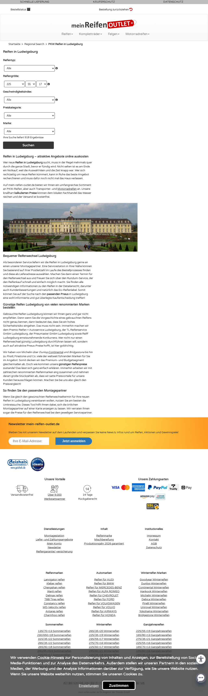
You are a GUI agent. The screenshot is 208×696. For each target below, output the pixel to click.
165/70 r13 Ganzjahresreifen (154, 647)
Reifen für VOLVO (104, 607)
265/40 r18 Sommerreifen (54, 647)
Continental (56, 352)
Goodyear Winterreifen (154, 579)
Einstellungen (89, 685)
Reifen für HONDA (104, 615)
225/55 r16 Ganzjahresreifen (154, 643)
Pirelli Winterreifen (153, 603)
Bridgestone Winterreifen (153, 615)
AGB (154, 543)
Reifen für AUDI (104, 579)
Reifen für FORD (104, 599)
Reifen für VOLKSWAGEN (104, 603)
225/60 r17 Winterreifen (104, 647)
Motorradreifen (136, 34)
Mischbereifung (104, 539)
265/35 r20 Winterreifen (104, 631)
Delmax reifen (54, 595)
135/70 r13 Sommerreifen (54, 631)
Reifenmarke (104, 535)
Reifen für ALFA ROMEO (104, 591)
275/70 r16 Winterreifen (104, 643)
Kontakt (154, 539)
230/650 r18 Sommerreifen (54, 635)
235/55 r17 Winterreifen (104, 639)
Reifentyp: (9, 60)
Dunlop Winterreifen (153, 583)
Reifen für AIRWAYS (104, 611)
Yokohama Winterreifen (153, 611)
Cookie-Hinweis (50, 657)
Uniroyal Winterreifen (154, 607)
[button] (201, 659)
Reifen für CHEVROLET (104, 595)
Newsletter (54, 547)
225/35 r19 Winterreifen (104, 635)
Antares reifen (54, 611)
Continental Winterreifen (154, 587)
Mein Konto (54, 543)
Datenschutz (154, 547)
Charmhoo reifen (54, 615)
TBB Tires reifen (54, 599)
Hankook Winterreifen (153, 591)
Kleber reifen (54, 583)
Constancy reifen (54, 603)
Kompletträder (89, 34)
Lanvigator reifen (54, 579)
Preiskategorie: (12, 107)
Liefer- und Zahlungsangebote (54, 539)
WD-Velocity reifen (54, 607)
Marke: (7, 123)
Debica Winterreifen (154, 599)
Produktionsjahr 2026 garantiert (104, 543)
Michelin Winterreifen (154, 595)
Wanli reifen (54, 591)
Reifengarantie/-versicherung (54, 551)
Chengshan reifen (54, 587)
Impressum (154, 535)
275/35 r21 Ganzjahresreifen (154, 639)
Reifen (66, 34)
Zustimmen (119, 685)
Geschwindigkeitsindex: (17, 91)
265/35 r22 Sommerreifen (54, 643)
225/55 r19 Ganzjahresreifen (154, 631)
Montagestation (54, 535)
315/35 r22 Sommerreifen (54, 639)
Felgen (112, 34)
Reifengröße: (11, 76)
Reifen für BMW (104, 583)
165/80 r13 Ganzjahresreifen (154, 635)
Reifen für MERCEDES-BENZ (104, 587)
